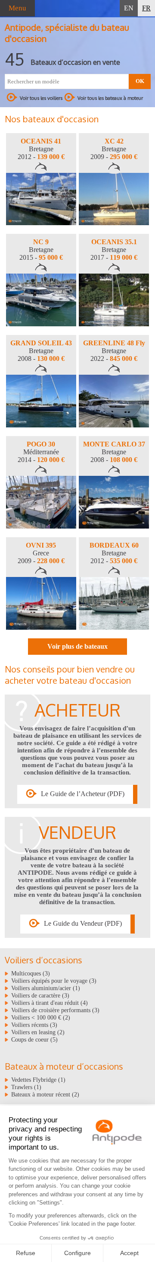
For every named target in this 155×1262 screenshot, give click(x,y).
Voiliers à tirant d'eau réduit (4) (49, 1002)
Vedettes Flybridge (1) (38, 1079)
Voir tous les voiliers (41, 98)
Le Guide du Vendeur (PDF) (83, 923)
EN (128, 8)
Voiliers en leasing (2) (38, 1032)
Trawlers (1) (26, 1087)
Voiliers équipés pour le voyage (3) (53, 980)
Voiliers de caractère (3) (40, 995)
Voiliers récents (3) (34, 1024)
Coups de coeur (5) (34, 1039)
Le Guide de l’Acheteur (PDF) (82, 793)
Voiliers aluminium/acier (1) (45, 988)
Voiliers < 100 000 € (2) (40, 1017)
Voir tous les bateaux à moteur (110, 98)
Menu (17, 8)
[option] (41, 179)
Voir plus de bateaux (77, 646)
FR (146, 8)
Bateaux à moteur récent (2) (45, 1094)
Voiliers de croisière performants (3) (55, 1010)
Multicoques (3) (30, 973)
